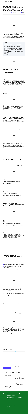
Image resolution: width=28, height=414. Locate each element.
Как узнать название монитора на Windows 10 (8, 384)
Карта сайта (4, 396)
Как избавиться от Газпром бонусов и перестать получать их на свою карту (11, 395)
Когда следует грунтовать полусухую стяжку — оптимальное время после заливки (19, 376)
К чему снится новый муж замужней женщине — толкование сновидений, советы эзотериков (19, 384)
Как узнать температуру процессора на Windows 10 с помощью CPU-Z (8, 376)
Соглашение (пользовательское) (20, 397)
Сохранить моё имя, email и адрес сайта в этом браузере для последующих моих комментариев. (14, 366)
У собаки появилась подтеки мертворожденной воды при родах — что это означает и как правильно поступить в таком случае (12, 405)
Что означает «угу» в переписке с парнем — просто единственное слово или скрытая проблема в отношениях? (11, 402)
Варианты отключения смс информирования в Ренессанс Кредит (13, 48)
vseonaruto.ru (8, 1)
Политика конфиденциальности (20, 395)
